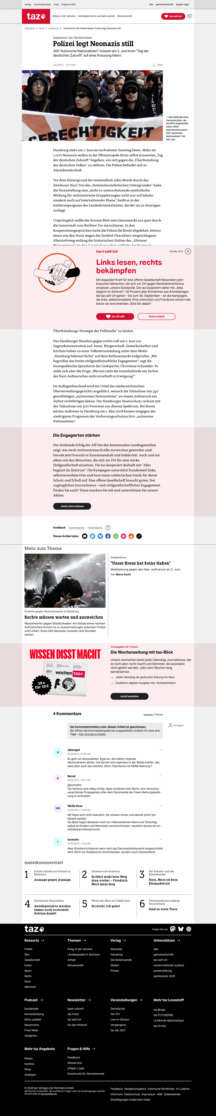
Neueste (148, 714)
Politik (28, 949)
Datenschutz (132, 1094)
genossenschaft (164, 954)
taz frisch (73, 1014)
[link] (65, 16)
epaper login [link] (182, 4)
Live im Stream (120, 1019)
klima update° (33, 1019)
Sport (28, 971)
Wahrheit (30, 987)
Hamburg (53, 28)
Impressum (149, 1094)
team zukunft (76, 1008)
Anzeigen (30, 1074)
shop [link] (56, 4)
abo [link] (151, 4)
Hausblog (117, 954)
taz (34, 929)
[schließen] (188, 251)
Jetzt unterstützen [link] (72, 506)
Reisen (28, 1058)
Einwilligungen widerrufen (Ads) (130, 1099)
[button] (189, 16)
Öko (27, 954)
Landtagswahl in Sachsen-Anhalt (84, 957)
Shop (27, 1069)
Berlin (28, 976)
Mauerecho (31, 1025)
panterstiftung (163, 971)
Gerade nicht (176, 251)
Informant (117, 1094)
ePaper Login (76, 1068)
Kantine (29, 1064)
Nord (41, 28)
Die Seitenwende (121, 960)
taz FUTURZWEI (163, 1015)
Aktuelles (116, 949)
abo (156, 949)
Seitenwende (172, 1094)
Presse (115, 971)
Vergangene (118, 1025)
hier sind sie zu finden (92, 734)
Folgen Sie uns (160, 929)
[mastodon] (173, 930)
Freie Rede (31, 1030)
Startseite (29, 28)
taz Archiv (160, 1026)
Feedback (74, 1057)
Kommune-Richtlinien (162, 1089)
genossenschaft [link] (164, 4)
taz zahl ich (160, 960)
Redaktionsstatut (136, 1089)
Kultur (28, 965)
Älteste (159, 714)
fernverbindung (34, 1014)
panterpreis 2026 (164, 976)
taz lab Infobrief (77, 1025)
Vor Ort (115, 1014)
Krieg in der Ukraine (80, 949)
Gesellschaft (32, 960)
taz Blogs (159, 1010)
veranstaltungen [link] (42, 4)
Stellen (115, 965)
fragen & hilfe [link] (68, 4)
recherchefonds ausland (169, 965)
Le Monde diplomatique (169, 1020)
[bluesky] (181, 930)
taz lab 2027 (118, 1030)
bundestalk (31, 1008)
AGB (160, 1094)
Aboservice (75, 1063)
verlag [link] (27, 4)
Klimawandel (76, 965)
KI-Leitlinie (183, 1089)
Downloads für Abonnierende (86, 1073)
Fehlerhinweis (95, 527)
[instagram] (189, 930)
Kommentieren (77, 527)
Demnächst (118, 1008)
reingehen (30, 1036)
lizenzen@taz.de (49, 1093)
